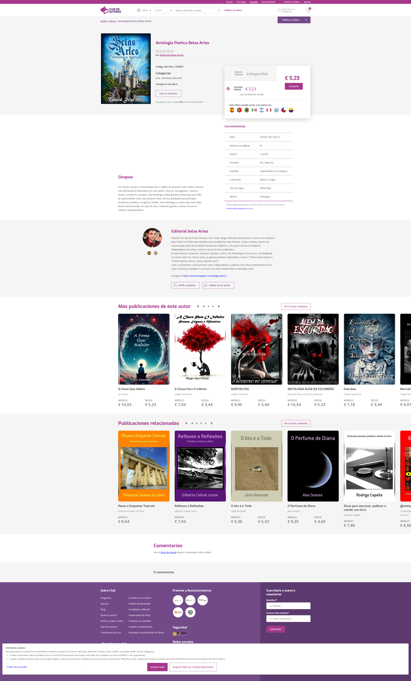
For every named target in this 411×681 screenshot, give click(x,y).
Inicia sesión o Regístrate (288, 10)
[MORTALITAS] (256, 349)
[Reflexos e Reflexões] (200, 466)
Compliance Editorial (139, 609)
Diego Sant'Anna (183, 394)
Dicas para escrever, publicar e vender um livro (365, 508)
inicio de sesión (169, 552)
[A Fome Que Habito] (143, 349)
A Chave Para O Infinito (191, 389)
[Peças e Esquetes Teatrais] (143, 466)
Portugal (241, 1)
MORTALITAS (240, 389)
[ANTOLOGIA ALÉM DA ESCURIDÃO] (313, 349)
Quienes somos (109, 615)
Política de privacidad (17, 667)
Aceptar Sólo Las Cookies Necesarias (193, 666)
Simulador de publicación (146, 632)
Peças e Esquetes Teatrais (136, 506)
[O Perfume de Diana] (313, 466)
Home (104, 21)
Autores (105, 603)
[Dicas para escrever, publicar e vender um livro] (369, 466)
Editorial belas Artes (172, 55)
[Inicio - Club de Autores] (111, 10)
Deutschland (268, 1)
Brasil (229, 1)
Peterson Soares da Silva (131, 511)
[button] (198, 306)
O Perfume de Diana (301, 506)
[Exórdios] (369, 349)
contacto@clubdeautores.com (239, 208)
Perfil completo (187, 285)
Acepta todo (157, 666)
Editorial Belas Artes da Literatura (305, 394)
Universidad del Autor (140, 615)
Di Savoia (123, 394)
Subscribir (275, 629)
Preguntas (106, 597)
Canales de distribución (141, 626)
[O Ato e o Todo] (256, 466)
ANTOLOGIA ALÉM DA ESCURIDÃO (311, 389)
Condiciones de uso (111, 632)
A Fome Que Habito (131, 389)
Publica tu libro (292, 1)
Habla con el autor (219, 285)
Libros (112, 21)
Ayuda (307, 1)
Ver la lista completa (296, 306)
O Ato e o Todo (241, 506)
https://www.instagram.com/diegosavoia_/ (205, 275)
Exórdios (350, 389)
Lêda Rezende (238, 511)
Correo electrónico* (277, 613)
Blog (103, 609)
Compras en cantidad (140, 620)
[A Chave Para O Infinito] (200, 349)
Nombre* (271, 600)
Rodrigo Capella (352, 514)
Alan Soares (294, 511)
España (254, 1)
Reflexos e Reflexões (189, 506)
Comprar (294, 86)
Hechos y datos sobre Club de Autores (112, 623)
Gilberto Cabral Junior (186, 511)
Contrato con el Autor (140, 597)
